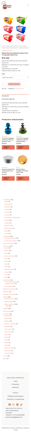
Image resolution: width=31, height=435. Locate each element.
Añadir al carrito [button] (6, 147)
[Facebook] (10, 404)
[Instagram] (17, 404)
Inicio (3, 46)
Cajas (20, 46)
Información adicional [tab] (8, 99)
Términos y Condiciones (15, 399)
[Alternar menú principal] (27, 5)
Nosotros (15, 387)
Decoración (15, 46)
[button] (26, 18)
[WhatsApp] (13, 404)
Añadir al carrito (14, 84)
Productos (8, 46)
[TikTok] (21, 404)
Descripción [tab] (5, 96)
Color (3, 74)
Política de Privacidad (15, 396)
